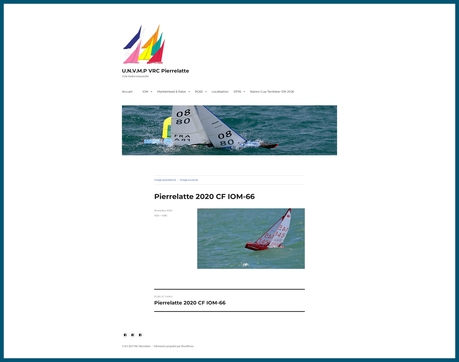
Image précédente (165, 179)
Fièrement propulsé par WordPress (174, 346)
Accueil (127, 91)
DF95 (237, 91)
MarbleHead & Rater (171, 91)
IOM (145, 91)
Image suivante (189, 179)
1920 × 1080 (160, 215)
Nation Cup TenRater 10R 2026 (272, 91)
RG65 (199, 91)
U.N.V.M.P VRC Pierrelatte (155, 71)
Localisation (220, 91)
